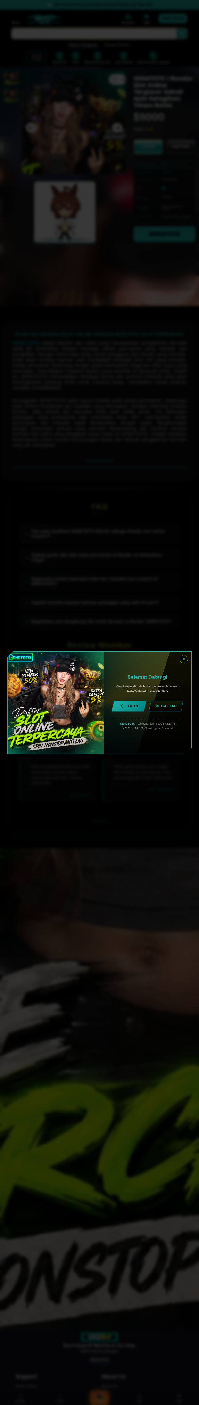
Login (131, 706)
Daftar (169, 706)
